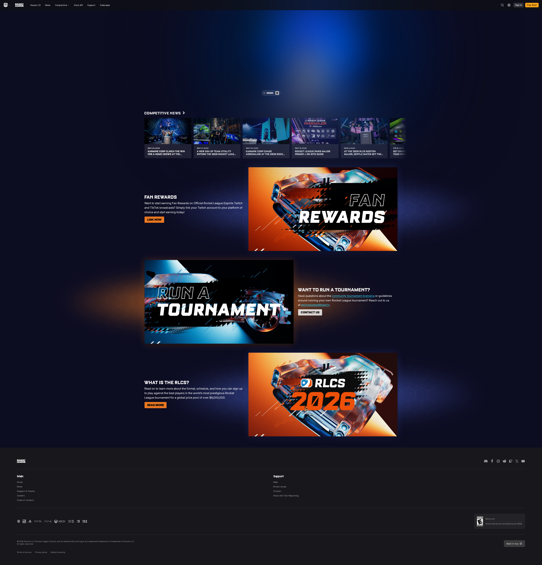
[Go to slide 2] (272, 93)
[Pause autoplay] (277, 93)
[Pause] (402, 14)
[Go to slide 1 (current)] (267, 93)
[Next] (534, 55)
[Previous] (8, 55)
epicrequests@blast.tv (315, 305)
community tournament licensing (353, 296)
